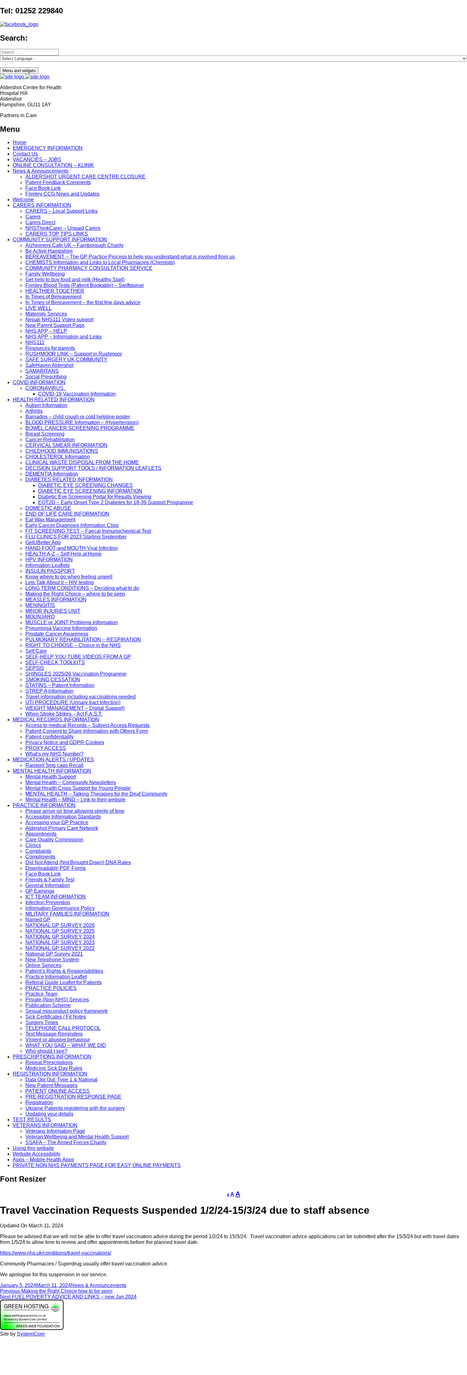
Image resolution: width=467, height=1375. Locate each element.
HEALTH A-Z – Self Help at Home (63, 554)
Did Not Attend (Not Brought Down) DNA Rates (78, 862)
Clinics (33, 845)
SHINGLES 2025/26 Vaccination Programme (75, 674)
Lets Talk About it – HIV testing (59, 582)
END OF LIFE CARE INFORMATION (67, 514)
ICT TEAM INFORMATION (55, 896)
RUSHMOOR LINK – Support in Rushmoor (73, 354)
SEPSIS (34, 668)
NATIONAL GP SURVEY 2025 (60, 931)
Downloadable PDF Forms (55, 868)
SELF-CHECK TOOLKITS (55, 662)
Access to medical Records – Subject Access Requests (87, 725)
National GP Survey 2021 (54, 954)
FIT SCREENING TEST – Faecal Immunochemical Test (88, 531)
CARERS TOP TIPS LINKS (56, 234)
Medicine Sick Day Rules (53, 1068)
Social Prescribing (46, 376)
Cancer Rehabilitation (50, 439)
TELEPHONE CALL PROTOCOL (63, 1028)
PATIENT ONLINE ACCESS (57, 1091)
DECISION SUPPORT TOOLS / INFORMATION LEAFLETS (93, 468)
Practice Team (41, 994)
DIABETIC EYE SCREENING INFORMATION (90, 491)
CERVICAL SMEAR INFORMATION (66, 445)
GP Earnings (39, 891)
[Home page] (25, 76)
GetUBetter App (43, 542)
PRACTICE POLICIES (51, 988)
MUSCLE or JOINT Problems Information (71, 622)
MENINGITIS (40, 605)
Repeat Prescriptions (49, 1062)
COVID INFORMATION (39, 382)
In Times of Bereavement (53, 296)
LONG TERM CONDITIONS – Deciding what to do (82, 588)
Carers (33, 216)
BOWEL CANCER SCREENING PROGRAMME (79, 428)
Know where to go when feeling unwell (68, 576)
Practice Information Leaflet (56, 976)
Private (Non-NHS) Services (57, 999)
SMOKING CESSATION (52, 679)
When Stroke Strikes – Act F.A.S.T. (63, 714)
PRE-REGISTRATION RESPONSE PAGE (73, 1096)
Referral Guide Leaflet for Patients (63, 982)
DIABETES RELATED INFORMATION (69, 479)
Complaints (38, 851)
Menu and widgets (19, 70)
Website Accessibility (36, 1154)
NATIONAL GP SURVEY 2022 (60, 948)
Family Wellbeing (45, 274)
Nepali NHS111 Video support (59, 319)
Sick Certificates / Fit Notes (55, 1016)
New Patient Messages (51, 1085)
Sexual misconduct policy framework (66, 1011)
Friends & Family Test (49, 879)
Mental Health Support (50, 776)
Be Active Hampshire (49, 251)
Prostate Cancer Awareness (56, 634)
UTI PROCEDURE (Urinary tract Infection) (72, 702)
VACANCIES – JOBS (37, 159)
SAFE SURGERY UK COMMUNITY (66, 359)
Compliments (40, 856)
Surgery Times (41, 1022)
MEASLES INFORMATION (55, 599)
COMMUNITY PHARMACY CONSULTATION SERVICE (88, 268)
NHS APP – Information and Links (63, 336)
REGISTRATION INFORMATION (50, 1074)
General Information (47, 885)
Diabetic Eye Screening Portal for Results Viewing (94, 496)
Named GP (38, 919)
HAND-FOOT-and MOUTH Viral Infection (71, 548)
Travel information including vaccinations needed (80, 696)
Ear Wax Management (50, 519)
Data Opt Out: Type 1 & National (61, 1079)
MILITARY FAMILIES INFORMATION (67, 914)
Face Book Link (43, 188)
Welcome (23, 199)
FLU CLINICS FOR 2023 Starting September (75, 536)
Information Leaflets (47, 565)
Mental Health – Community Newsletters (70, 782)
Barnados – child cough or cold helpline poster (77, 416)
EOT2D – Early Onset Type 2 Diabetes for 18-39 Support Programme (115, 502)
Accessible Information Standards (63, 816)
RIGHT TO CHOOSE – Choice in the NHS (73, 645)
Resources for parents (50, 348)
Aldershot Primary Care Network (61, 828)
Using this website (33, 1148)
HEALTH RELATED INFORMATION (54, 399)
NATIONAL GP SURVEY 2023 (60, 942)
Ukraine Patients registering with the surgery (75, 1108)
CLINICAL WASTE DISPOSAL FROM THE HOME (82, 462)
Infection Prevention (47, 902)
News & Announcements (40, 171)
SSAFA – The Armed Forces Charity (65, 1142)
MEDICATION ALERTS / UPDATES (53, 759)
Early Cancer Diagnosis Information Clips (71, 525)
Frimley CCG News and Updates (62, 194)
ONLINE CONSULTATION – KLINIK (53, 165)
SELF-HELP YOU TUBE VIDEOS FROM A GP (78, 656)
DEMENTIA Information (51, 474)
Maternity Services (46, 314)
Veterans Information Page (55, 1131)
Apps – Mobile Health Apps (43, 1159)
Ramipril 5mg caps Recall (54, 765)
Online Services (43, 965)
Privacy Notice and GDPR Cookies (64, 742)
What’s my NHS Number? (54, 754)
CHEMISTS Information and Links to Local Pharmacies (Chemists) (100, 262)
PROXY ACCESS (45, 748)
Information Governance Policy (60, 908)
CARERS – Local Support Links (61, 211)
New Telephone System (52, 959)
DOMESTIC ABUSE (48, 508)
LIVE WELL (38, 308)
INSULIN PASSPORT (50, 571)
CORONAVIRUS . (45, 388)
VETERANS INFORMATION (45, 1125)
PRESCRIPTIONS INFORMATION (52, 1056)
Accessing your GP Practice (56, 822)
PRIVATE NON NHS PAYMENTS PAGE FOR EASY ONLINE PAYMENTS (97, 1165)
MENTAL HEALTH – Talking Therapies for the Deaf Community (96, 794)
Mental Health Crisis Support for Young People (78, 788)
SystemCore (31, 1334)
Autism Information (46, 405)
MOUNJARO (40, 616)
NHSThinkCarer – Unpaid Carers (62, 228)
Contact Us (25, 154)
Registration (39, 1102)
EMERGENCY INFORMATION (48, 148)
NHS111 (34, 342)
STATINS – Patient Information (59, 685)
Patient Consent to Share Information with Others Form (86, 731)
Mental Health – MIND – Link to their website (75, 799)
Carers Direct (40, 222)
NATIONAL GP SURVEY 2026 (60, 925)
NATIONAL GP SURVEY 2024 (60, 936)
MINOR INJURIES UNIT (52, 611)
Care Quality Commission (54, 839)
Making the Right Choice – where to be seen (75, 594)
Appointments (41, 834)
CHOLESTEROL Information (57, 456)
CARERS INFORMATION (42, 205)
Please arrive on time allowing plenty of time (75, 811)
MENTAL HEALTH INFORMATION (52, 771)
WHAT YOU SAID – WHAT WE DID (65, 1045)
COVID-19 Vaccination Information (77, 394)
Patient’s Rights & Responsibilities (64, 971)
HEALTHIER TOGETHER (54, 291)
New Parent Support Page (55, 325)
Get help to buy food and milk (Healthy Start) (75, 279)
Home (19, 142)
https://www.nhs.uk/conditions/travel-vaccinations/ (55, 1253)
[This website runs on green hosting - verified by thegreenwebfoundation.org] (32, 1328)
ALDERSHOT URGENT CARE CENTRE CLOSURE (85, 176)
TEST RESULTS (32, 1119)
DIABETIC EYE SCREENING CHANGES (85, 485)
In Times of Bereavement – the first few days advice (82, 302)
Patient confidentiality (49, 736)
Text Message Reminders (54, 1034)
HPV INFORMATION (49, 559)
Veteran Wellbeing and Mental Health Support (77, 1136)
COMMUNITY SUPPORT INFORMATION (60, 239)
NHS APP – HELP (46, 331)
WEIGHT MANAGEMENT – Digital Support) (75, 708)
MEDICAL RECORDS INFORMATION (56, 719)
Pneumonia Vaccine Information (61, 628)
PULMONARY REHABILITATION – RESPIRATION (83, 639)
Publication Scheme (48, 1005)
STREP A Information (49, 691)
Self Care (36, 651)
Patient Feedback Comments (58, 182)
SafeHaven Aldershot (49, 365)
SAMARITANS (42, 371)
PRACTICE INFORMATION (44, 805)
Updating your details (49, 1114)
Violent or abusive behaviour (57, 1039)
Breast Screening (44, 434)
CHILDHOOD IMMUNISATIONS (61, 451)
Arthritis (34, 411)
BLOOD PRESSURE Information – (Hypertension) (82, 422)
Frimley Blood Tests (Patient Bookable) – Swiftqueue (84, 285)
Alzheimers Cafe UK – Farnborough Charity (74, 245)
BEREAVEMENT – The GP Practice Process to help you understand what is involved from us (130, 256)
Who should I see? (46, 1051)
